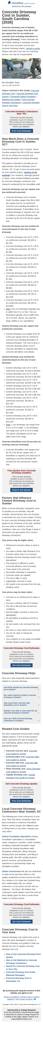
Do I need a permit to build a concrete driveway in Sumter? (20, 696)
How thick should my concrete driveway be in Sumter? (21, 688)
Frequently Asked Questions (22, 96)
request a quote (33, 48)
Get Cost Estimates (21, 665)
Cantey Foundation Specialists (16, 836)
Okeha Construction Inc (13, 871)
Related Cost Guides (11, 99)
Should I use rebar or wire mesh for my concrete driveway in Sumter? (20, 712)
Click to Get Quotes (21, 490)
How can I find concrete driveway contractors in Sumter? (18, 720)
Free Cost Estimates (21, 131)
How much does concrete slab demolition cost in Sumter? (17, 704)
